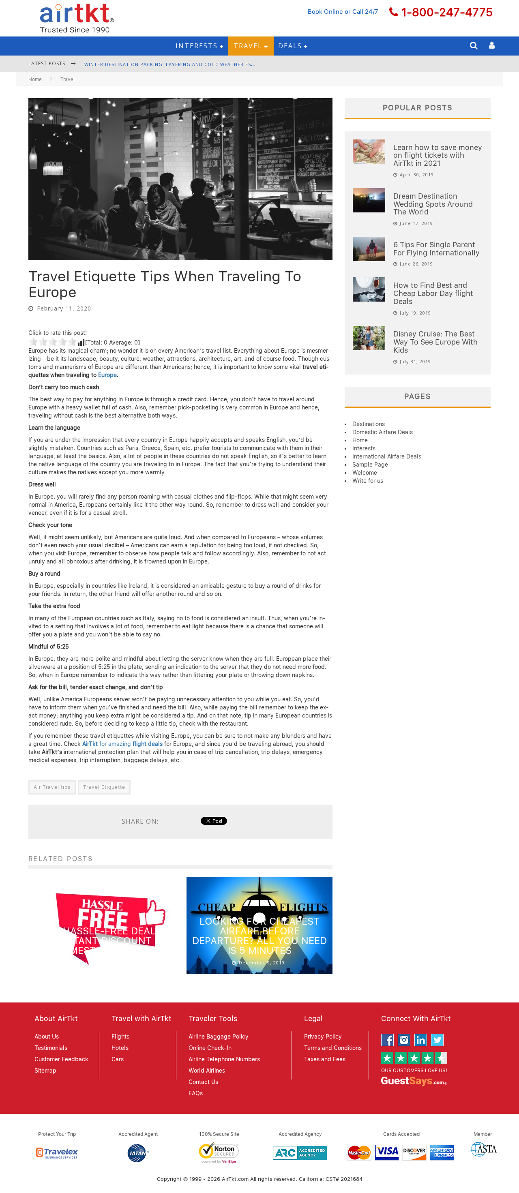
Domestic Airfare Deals (382, 432)
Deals (290, 45)
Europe (107, 375)
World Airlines (207, 1070)
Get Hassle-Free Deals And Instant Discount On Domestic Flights (101, 940)
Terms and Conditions (333, 1048)
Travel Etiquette (104, 787)
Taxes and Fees (324, 1059)
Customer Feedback (61, 1059)
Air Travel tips (52, 787)
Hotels (120, 1048)
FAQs (196, 1093)
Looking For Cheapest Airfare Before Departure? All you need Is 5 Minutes (259, 935)
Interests (197, 45)
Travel (248, 45)
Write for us (367, 481)
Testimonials (50, 1048)
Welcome (364, 472)
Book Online (325, 11)
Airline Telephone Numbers (224, 1059)
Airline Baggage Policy (219, 1036)
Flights (120, 1036)
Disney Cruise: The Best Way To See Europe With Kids (435, 342)
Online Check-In (210, 1048)
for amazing (122, 744)
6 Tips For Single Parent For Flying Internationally (436, 248)
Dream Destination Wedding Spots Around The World (433, 204)
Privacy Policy (323, 1036)
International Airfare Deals (386, 456)
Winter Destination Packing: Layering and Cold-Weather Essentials (179, 64)
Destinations (368, 424)
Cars (118, 1059)
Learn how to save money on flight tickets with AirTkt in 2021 (437, 155)
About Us (46, 1036)
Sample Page (370, 464)
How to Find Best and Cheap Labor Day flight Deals (433, 293)
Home (35, 79)
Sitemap (45, 1070)
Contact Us (203, 1082)
